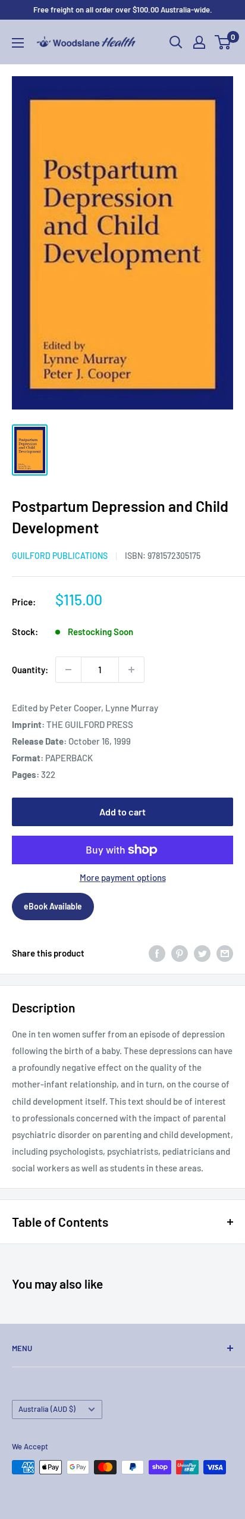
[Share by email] (224, 953)
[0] (223, 42)
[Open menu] (18, 43)
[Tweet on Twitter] (202, 953)
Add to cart (122, 811)
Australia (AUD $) (47, 1409)
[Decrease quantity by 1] (68, 669)
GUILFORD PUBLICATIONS (60, 556)
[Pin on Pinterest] (179, 953)
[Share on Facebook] (157, 953)
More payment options (123, 877)
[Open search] (176, 42)
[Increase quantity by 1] (131, 669)
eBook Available (53, 906)
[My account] (199, 42)
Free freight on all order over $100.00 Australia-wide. (122, 9)
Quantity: (30, 669)
